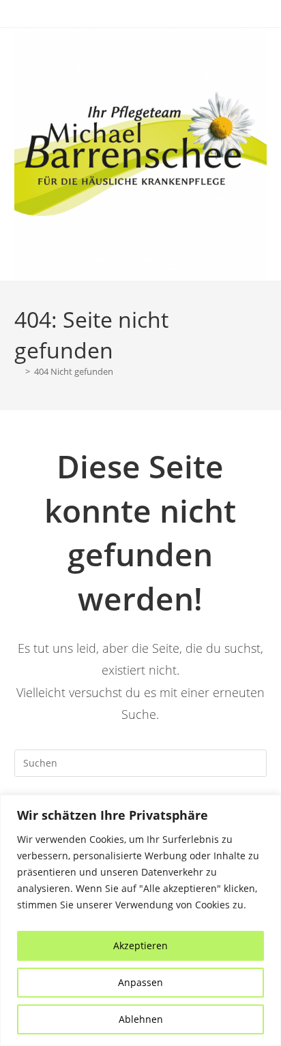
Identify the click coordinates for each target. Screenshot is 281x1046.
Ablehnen (141, 1019)
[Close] (266, 806)
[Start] (17, 371)
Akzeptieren (140, 945)
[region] (140, 920)
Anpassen (140, 982)
